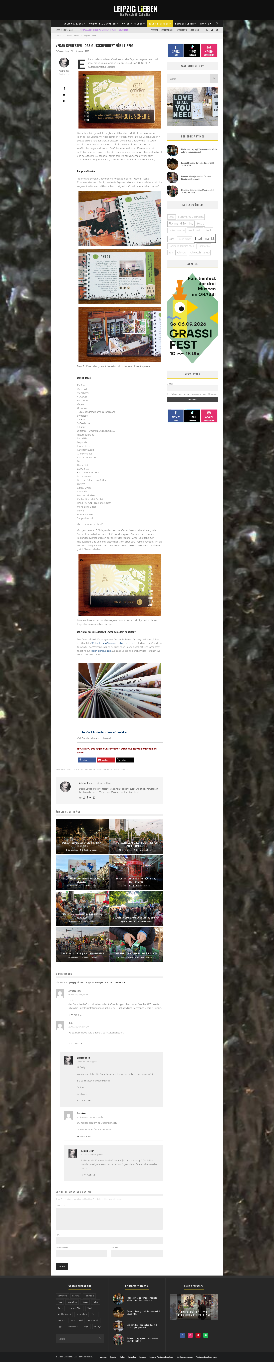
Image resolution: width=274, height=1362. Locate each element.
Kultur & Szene (73, 23)
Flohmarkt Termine (181, 223)
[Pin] (64, 101)
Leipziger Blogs (75, 1308)
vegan (125, 769)
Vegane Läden (63, 51)
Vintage (97, 1327)
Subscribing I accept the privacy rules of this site (193, 394)
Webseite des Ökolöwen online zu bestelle (113, 643)
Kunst (60, 1308)
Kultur (95, 1302)
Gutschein (79, 769)
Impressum (142, 1357)
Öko (100, 769)
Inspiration (90, 769)
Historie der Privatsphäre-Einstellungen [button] (161, 1357)
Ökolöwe (108, 769)
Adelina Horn (64, 71)
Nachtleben (81, 1314)
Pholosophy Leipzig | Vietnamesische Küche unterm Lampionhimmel (199, 150)
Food (70, 769)
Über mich (103, 1357)
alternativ (61, 769)
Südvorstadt (93, 1320)
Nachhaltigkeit (64, 1314)
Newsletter (113, 1357)
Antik (208, 230)
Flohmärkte (204, 246)
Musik (89, 1308)
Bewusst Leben (184, 23)
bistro (200, 223)
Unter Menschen (132, 23)
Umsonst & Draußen (102, 23)
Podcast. (154, 30)
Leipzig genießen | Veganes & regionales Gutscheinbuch (95, 982)
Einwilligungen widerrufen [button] (185, 1357)
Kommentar (61, 1206)
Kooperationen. (167, 30)
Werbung (122, 1357)
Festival (75, 1296)
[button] (87, 760)
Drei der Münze (177, 230)
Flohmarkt (204, 238)
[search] (214, 78)
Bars (171, 238)
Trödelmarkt (73, 1327)
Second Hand (76, 1320)
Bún (171, 252)
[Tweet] (64, 94)
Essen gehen (184, 239)
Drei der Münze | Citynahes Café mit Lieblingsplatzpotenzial (196, 177)
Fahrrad (181, 252)
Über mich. (194, 30)
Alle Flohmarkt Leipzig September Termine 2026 (101, 30)
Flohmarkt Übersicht (191, 216)
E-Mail (170, 384)
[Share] (64, 88)
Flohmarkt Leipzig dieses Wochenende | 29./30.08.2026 (197, 191)
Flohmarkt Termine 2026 (181, 246)
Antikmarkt (195, 230)
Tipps (117, 769)
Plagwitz (61, 1320)
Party (94, 1314)
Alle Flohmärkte (199, 252)
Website (114, 1247)
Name (59, 1235)
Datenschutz (132, 1357)
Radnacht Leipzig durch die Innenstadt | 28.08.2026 (197, 164)
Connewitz (62, 1296)
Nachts (204, 23)
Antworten (76, 1015)
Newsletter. (182, 30)
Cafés (172, 217)
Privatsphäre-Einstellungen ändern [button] (206, 1357)
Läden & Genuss (159, 23)
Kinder (85, 1302)
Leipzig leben (83, 1058)
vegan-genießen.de (101, 651)
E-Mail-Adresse (62, 1247)
